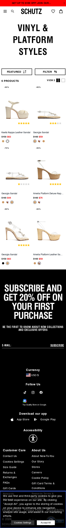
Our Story (38, 461)
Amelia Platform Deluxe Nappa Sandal (48, 193)
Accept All (46, 522)
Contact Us (10, 456)
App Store (23, 419)
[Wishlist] (53, 11)
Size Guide (10, 467)
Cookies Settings (13, 461)
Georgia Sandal (41, 132)
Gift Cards (9, 488)
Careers (37, 472)
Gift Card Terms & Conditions (43, 485)
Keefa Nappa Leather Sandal (15, 132)
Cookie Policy (40, 477)
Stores (36, 467)
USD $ (35, 375)
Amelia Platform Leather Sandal (48, 254)
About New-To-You (43, 456)
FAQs (6, 482)
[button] (11, 11)
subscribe (57, 345)
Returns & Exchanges (10, 475)
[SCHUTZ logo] (31, 11)
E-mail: (6, 345)
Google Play (48, 419)
